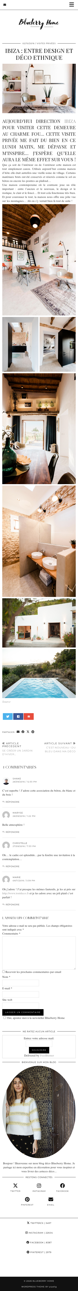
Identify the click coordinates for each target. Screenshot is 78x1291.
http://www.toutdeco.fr (15, 893)
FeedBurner (47, 1055)
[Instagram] (10, 1267)
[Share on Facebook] (18, 716)
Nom (6, 977)
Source (6, 701)
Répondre (13, 802)
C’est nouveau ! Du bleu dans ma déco (60, 747)
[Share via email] (18, 732)
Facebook (40, 1242)
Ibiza (70, 121)
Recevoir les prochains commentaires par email (33, 972)
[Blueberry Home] (39, 19)
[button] (72, 5)
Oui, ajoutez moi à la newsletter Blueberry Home (36, 1018)
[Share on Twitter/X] (28, 732)
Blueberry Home (43, 1281)
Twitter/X (40, 1223)
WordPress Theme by (39, 1286)
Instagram (40, 1232)
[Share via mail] (29, 716)
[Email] (4, 4)
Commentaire (11, 933)
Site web (7, 1000)
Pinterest (40, 1252)
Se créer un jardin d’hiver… (17, 749)
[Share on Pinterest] (32, 732)
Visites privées (46, 43)
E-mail (7, 988)
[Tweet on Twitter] (8, 716)
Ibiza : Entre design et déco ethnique (39, 54)
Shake (17, 778)
